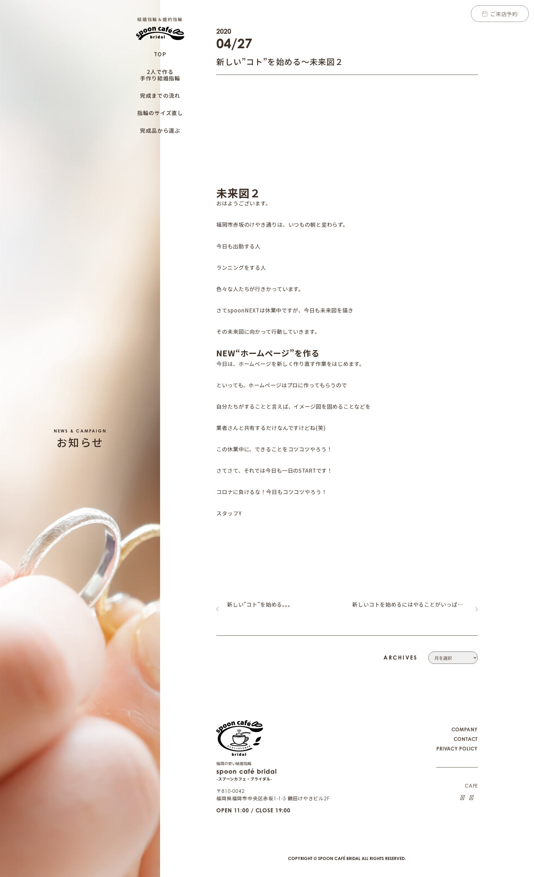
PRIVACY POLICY (457, 749)
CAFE (471, 786)
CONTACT (466, 739)
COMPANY (464, 730)
